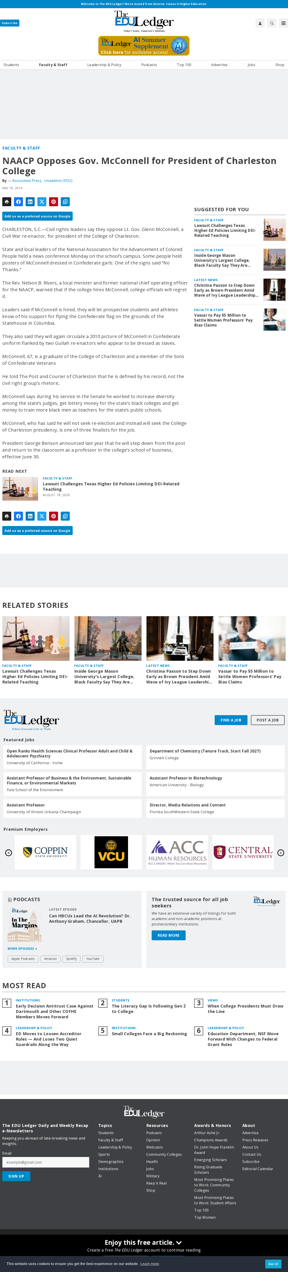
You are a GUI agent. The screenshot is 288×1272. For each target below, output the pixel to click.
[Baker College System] (243, 852)
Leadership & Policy (34, 1028)
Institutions (28, 1000)
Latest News (206, 280)
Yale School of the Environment (35, 789)
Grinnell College (164, 757)
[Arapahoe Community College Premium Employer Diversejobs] (45, 852)
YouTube (93, 958)
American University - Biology (177, 784)
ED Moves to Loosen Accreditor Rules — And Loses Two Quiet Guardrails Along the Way (48, 1039)
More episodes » (22, 948)
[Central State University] (111, 852)
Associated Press (26, 180)
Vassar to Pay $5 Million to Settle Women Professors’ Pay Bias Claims (223, 320)
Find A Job (231, 720)
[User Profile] (260, 22)
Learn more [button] (149, 1264)
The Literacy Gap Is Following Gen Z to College (149, 1008)
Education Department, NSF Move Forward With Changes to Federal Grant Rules (243, 1039)
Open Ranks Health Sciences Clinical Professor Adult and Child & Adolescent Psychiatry (70, 754)
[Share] (18, 201)
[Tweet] (41, 201)
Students (121, 1000)
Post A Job (268, 720)
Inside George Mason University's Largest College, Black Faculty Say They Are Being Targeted (222, 260)
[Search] (271, 22)
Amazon (50, 958)
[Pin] (53, 201)
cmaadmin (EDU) (58, 180)
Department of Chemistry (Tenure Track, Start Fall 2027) (205, 751)
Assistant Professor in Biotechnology (186, 778)
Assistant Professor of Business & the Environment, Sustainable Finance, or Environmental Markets (69, 781)
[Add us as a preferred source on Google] (65, 201)
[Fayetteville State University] (177, 852)
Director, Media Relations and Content (188, 805)
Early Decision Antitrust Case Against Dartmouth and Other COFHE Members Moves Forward (54, 1011)
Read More (169, 935)
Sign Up (16, 1176)
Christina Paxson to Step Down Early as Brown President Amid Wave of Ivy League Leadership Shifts (224, 290)
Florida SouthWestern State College (182, 811)
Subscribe (10, 23)
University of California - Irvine (35, 762)
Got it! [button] (273, 1264)
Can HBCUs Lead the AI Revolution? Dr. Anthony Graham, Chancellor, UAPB (89, 918)
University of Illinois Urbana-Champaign (44, 811)
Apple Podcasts (23, 958)
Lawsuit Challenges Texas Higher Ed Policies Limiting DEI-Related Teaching (111, 486)
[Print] (6, 201)
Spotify (71, 958)
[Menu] (283, 22)
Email (6, 1153)
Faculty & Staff (21, 148)
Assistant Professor (26, 805)
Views (213, 1000)
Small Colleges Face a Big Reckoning (149, 1033)
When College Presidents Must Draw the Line (245, 1008)
